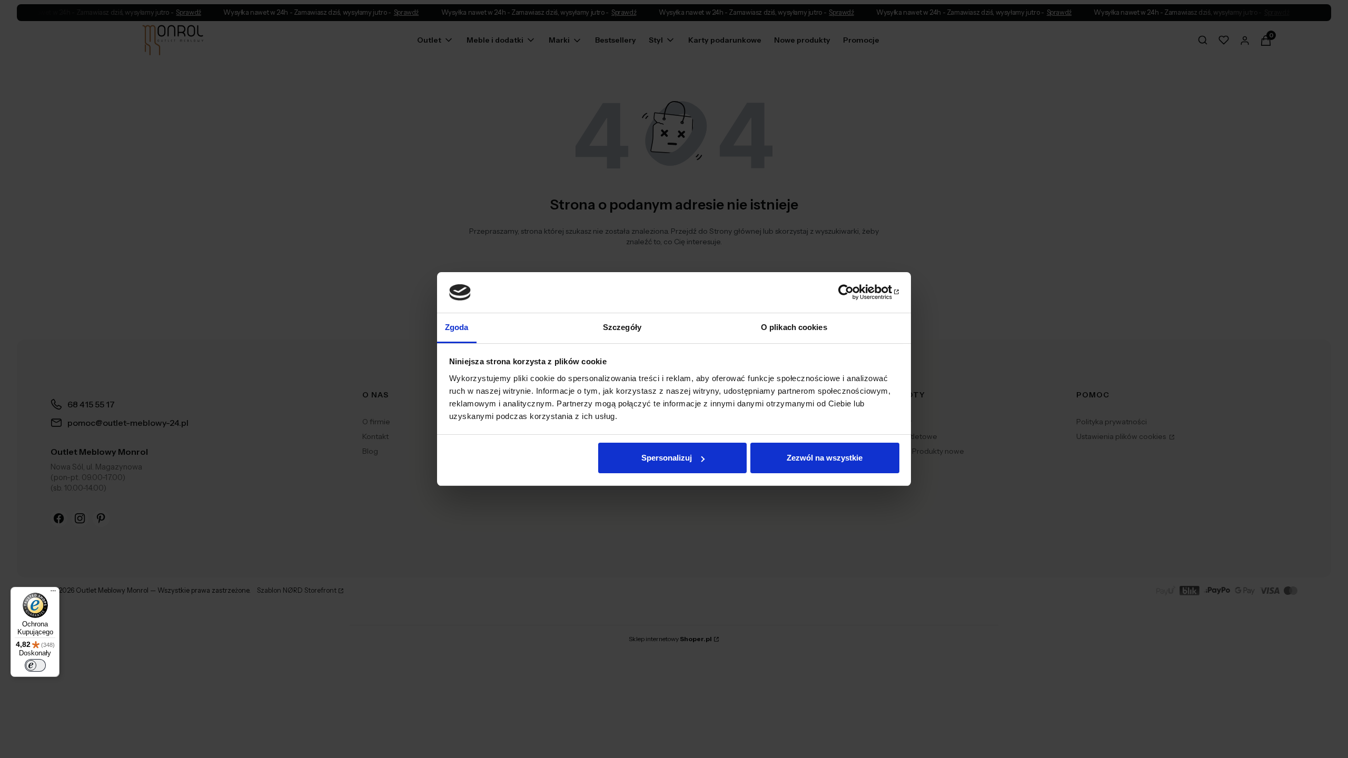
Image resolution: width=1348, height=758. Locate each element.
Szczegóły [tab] (622, 327)
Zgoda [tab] (457, 327)
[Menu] (53, 593)
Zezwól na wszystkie (825, 457)
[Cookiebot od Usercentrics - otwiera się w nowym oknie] (853, 292)
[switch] (35, 665)
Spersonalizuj (666, 457)
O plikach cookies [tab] (794, 327)
